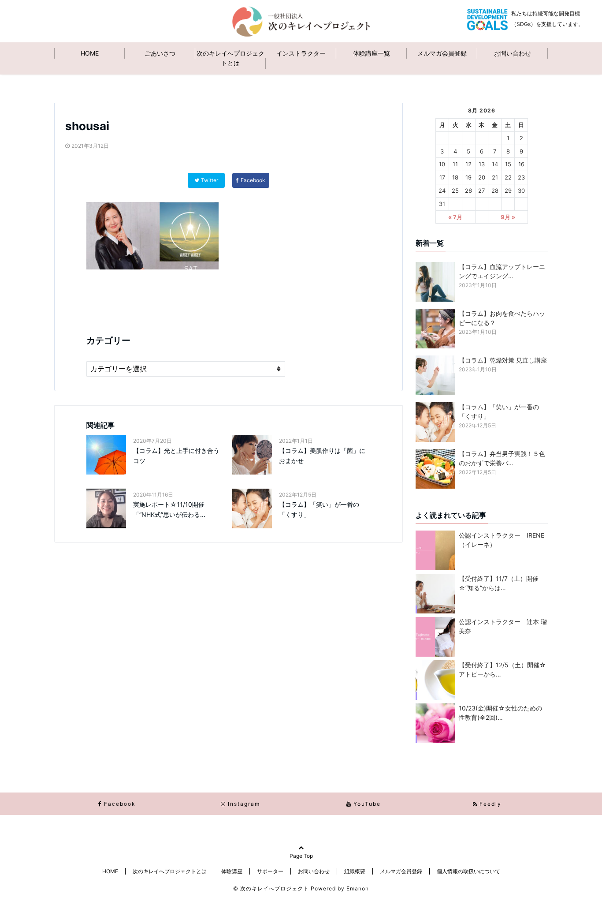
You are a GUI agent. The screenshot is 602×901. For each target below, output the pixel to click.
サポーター (270, 871)
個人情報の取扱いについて (468, 871)
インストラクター (301, 53)
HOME (90, 53)
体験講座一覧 (371, 53)
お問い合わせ (512, 53)
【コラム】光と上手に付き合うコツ (176, 455)
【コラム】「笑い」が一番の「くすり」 (319, 509)
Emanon (357, 888)
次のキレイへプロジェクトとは (230, 58)
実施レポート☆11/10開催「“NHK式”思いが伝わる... (169, 509)
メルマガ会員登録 (442, 53)
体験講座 (231, 871)
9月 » (508, 217)
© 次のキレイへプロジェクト (271, 888)
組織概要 (354, 871)
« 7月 (455, 217)
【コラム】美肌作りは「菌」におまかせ (322, 455)
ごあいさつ (160, 53)
